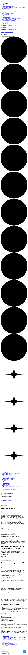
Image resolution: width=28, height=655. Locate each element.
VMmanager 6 (19, 518)
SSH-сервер (6, 636)
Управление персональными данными (12, 18)
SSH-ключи (6, 642)
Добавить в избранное (7, 493)
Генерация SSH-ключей (8, 643)
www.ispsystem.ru (4, 651)
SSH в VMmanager (7, 645)
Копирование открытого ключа (10, 644)
